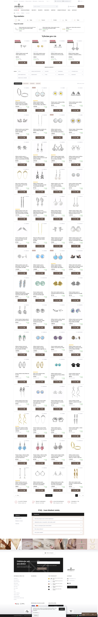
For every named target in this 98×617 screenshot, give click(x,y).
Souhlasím (62, 609)
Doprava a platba (16, 594)
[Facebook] (68, 583)
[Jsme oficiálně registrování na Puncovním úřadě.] (27, 611)
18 (82, 495)
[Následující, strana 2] (79, 495)
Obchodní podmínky (17, 596)
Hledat (57, 6)
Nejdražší (32, 83)
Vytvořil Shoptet (73, 615)
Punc (14, 589)
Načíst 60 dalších (48, 495)
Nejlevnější (25, 83)
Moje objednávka (21, 1)
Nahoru (18, 495)
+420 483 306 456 (71, 580)
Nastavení (35, 615)
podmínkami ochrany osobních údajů (51, 565)
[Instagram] (70, 583)
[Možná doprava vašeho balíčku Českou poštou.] (70, 611)
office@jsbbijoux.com (72, 578)
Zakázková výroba (41, 1)
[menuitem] (17, 10)
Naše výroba (15, 586)
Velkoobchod (16, 1)
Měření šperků (35, 1)
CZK (81, 1)
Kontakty (15, 599)
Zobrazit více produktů (49, 67)
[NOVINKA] (40, 94)
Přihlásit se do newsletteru (42, 568)
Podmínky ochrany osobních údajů (19, 597)
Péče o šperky (16, 588)
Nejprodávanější (18, 83)
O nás (14, 591)
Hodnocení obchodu (28, 1)
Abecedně (38, 83)
